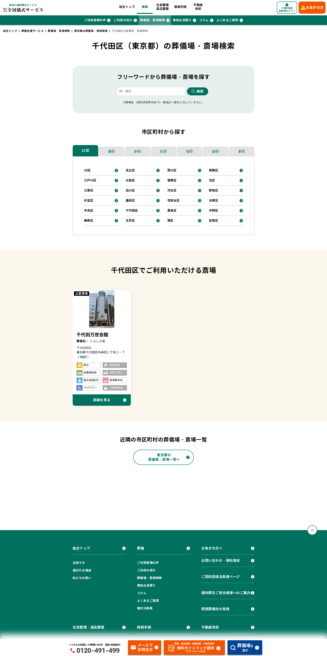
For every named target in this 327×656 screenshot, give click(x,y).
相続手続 (180, 7)
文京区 (130, 221)
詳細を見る (102, 400)
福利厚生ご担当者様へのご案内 (226, 593)
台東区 (213, 200)
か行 (137, 151)
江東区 (88, 190)
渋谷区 (172, 190)
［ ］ (83, 357)
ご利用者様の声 (95, 20)
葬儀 (145, 7)
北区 (212, 180)
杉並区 (88, 200)
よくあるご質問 (227, 20)
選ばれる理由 (82, 570)
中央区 (88, 211)
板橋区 (213, 170)
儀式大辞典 (145, 608)
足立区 (130, 170)
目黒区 (213, 221)
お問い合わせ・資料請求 (220, 560)
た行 (163, 151)
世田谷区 (173, 200)
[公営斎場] (101, 309)
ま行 (241, 151)
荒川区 (172, 170)
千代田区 (132, 211)
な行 (189, 151)
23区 (86, 150)
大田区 (130, 180)
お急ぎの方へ (211, 548)
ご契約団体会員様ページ (220, 576)
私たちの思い (82, 578)
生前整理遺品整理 (162, 7)
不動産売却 (198, 7)
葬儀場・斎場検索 (152, 20)
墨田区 (130, 200)
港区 (170, 221)
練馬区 (88, 221)
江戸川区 (90, 180)
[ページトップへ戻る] (312, 530)
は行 (215, 151)
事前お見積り (182, 20)
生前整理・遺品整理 (88, 627)
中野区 (213, 211)
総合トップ (127, 7)
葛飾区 (172, 180)
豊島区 (172, 211)
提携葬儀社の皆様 (215, 609)
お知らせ (79, 563)
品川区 (130, 190)
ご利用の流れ (123, 20)
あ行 (111, 151)
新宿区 (213, 190)
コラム (204, 20)
